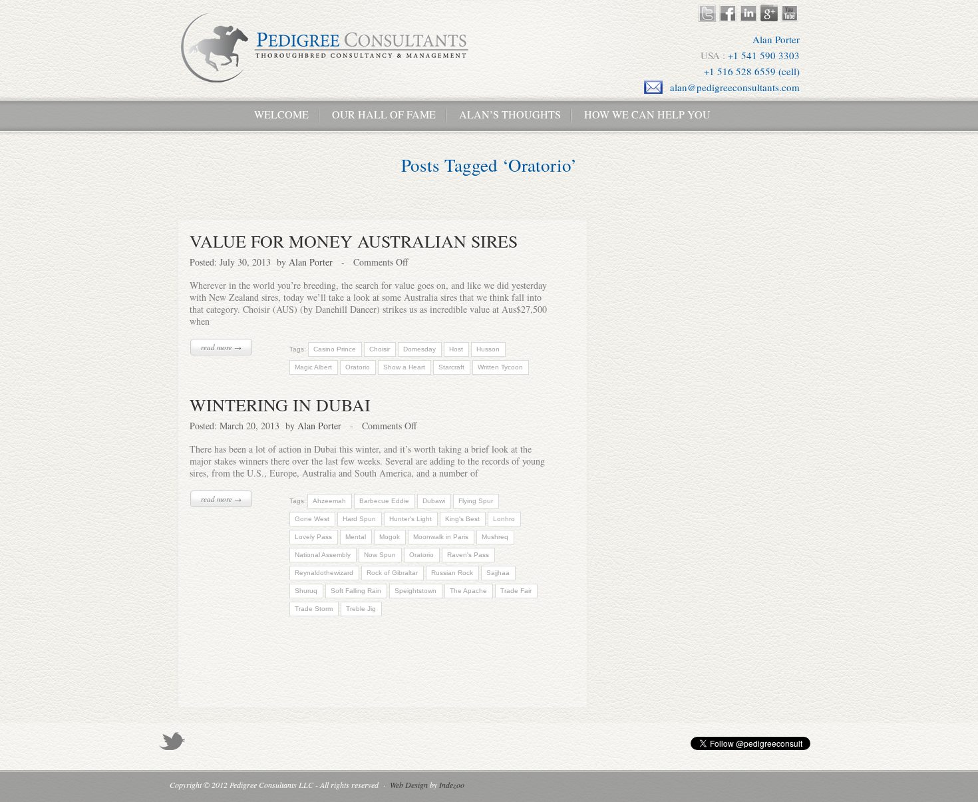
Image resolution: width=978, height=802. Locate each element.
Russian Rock (452, 572)
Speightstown (415, 590)
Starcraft (451, 367)
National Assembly (323, 554)
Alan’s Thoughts (510, 114)
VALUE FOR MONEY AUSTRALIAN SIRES (354, 241)
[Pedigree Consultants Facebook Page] (729, 13)
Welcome (276, 114)
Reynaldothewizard (324, 572)
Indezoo (451, 784)
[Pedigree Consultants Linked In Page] (750, 13)
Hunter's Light (410, 518)
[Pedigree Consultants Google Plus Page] (770, 13)
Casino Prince (334, 349)
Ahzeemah (329, 500)
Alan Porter (311, 262)
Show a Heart (404, 367)
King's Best (462, 518)
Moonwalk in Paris (440, 536)
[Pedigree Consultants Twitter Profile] (709, 13)
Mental (355, 536)
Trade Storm (314, 608)
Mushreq (495, 536)
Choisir (379, 349)
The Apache (468, 590)
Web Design (409, 784)
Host (456, 349)
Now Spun (380, 554)
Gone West (312, 518)
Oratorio (357, 367)
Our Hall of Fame (384, 114)
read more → (221, 347)
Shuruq (306, 590)
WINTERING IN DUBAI (280, 404)
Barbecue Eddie (384, 500)
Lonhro (504, 518)
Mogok (389, 536)
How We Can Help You (642, 114)
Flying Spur (475, 500)
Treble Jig (361, 608)
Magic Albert (313, 367)
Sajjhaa (498, 572)
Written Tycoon (500, 367)
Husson (488, 349)
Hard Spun (359, 518)
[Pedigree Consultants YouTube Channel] (791, 13)
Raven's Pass (468, 554)
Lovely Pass (313, 536)
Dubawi (433, 500)
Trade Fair (516, 590)
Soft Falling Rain (356, 590)
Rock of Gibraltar (392, 572)
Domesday (419, 349)
